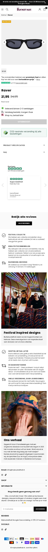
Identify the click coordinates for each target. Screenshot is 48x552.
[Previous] (4, 42)
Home (3, 15)
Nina (38, 79)
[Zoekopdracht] (7, 9)
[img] (25, 169)
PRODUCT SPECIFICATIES (14, 145)
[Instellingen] (40, 9)
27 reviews (40, 520)
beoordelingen (21, 83)
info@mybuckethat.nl (16, 470)
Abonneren (40, 509)
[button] (44, 9)
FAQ (5, 152)
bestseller (6, 22)
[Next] (43, 42)
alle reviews (24, 223)
